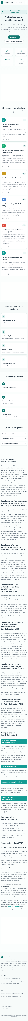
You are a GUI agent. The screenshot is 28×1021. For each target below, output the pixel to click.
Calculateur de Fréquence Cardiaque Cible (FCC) (11, 996)
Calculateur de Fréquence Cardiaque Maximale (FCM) (12, 993)
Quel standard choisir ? (8, 438)
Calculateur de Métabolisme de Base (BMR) (10, 983)
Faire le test (13, 37)
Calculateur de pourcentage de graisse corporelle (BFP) (12, 981)
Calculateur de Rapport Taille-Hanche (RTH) (10, 986)
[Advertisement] (14, 87)
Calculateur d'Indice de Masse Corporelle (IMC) (11, 978)
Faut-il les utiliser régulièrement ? (10, 443)
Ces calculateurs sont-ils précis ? (10, 433)
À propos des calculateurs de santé (14, 41)
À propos (2, 1003)
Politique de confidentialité (6, 1006)
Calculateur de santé (8, 956)
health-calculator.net (13, 906)
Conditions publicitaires (6, 1008)
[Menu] (26, 2)
